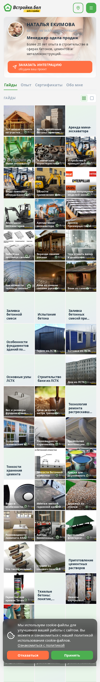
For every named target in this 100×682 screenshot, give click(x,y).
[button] (78, 8)
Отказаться (28, 655)
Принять (72, 655)
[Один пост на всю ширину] (92, 98)
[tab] (74, 86)
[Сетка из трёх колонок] (84, 98)
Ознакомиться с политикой (41, 645)
